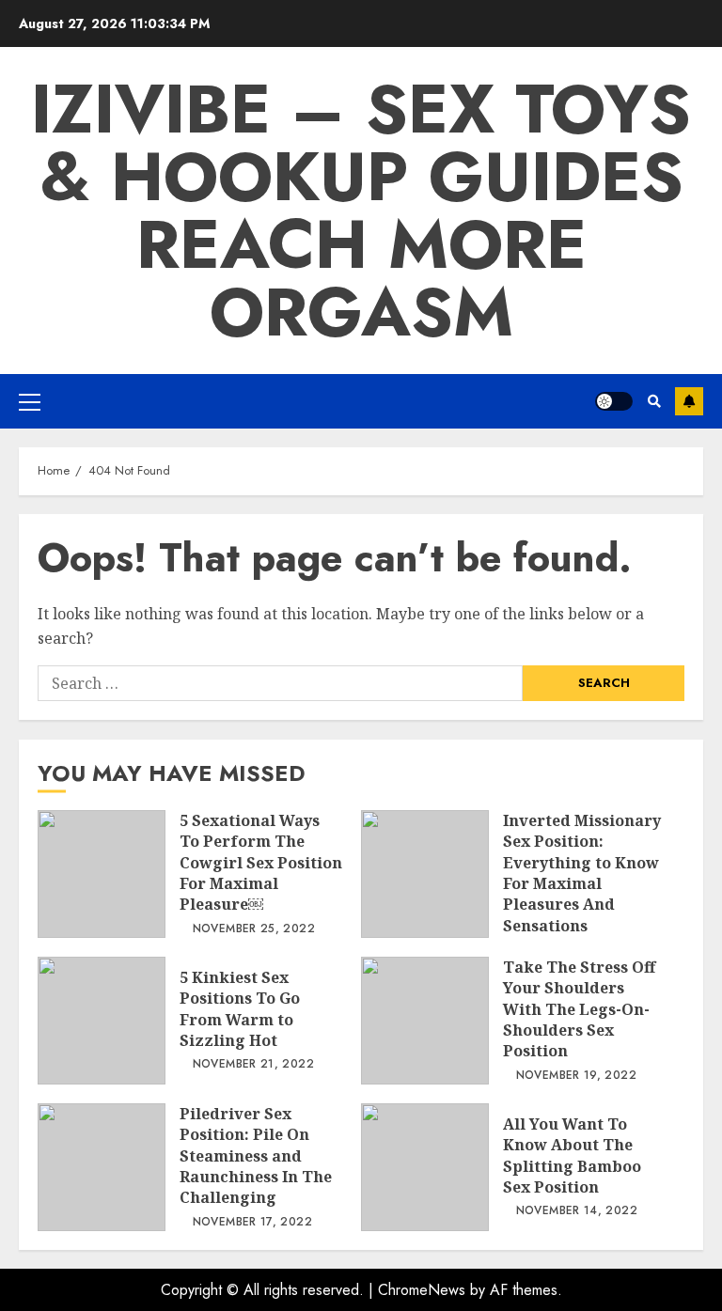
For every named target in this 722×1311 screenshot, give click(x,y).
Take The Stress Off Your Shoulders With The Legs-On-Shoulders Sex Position (425, 1021)
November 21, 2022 (253, 1064)
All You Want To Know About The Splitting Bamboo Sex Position (425, 1167)
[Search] (654, 401)
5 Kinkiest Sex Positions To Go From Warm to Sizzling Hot (101, 1021)
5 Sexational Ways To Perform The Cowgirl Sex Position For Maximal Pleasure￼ (101, 874)
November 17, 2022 (252, 1222)
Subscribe (689, 401)
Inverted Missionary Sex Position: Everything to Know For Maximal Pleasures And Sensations (425, 874)
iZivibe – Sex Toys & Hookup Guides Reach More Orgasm (361, 210)
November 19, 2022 (576, 1076)
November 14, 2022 (576, 1211)
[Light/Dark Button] (614, 401)
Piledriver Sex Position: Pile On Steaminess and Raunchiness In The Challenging (101, 1167)
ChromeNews (421, 1290)
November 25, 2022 (254, 929)
